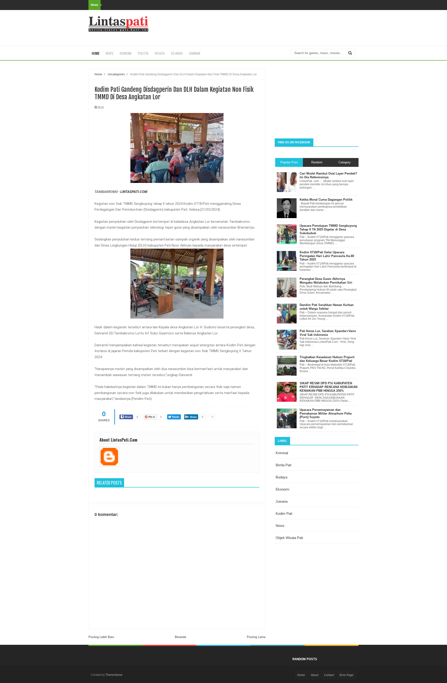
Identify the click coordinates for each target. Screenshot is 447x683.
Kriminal (282, 453)
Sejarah (177, 53)
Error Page (346, 675)
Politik (143, 53)
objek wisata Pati (289, 538)
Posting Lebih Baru (101, 637)
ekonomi (282, 489)
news (280, 526)
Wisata (160, 53)
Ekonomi (126, 53)
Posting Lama (256, 637)
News (109, 53)
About (314, 675)
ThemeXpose (113, 674)
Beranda (180, 637)
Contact (329, 675)
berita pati (283, 465)
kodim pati (284, 513)
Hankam (194, 53)
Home (95, 53)
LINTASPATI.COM (133, 192)
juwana (282, 501)
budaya (281, 477)
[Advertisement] (317, 101)
